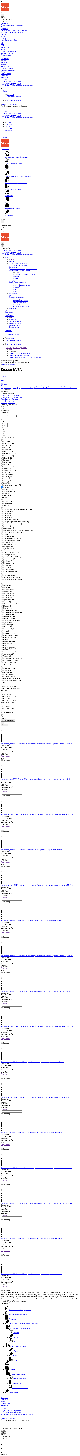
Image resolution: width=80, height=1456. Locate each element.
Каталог (12, 261)
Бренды (3, 1401)
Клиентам (4, 1400)
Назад (13, 259)
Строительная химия (20, 301)
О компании (5, 1396)
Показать (4, 725)
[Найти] (2, 15)
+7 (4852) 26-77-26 (7, 79)
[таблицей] (5, 406)
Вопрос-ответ (6, 1403)
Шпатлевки (73, 388)
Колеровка (4, 1398)
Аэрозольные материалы (32, 386)
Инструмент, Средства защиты (24, 274)
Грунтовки (44, 386)
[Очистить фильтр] (2, 723)
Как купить (13, 319)
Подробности (5, 756)
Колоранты (50, 388)
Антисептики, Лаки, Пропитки (12, 386)
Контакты (4, 1405)
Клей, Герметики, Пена (21, 286)
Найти (3, 1432)
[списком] (3, 406)
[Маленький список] (1, 408)
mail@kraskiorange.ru (9, 104)
